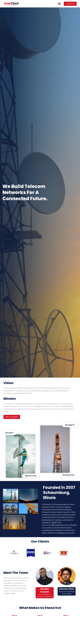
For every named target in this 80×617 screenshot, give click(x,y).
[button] (59, 4)
